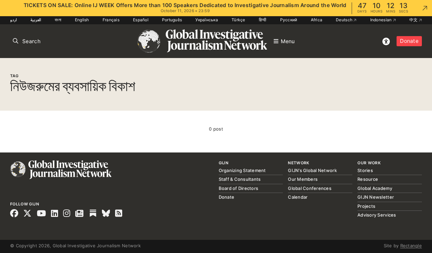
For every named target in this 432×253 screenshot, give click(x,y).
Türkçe (238, 19)
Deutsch (344, 19)
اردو (13, 19)
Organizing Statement (242, 170)
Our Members (303, 179)
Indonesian (381, 19)
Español (140, 19)
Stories (365, 170)
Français (111, 19)
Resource (367, 179)
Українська (206, 19)
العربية (35, 19)
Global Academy (374, 188)
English (82, 19)
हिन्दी (263, 19)
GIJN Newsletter (375, 197)
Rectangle (411, 245)
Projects (366, 206)
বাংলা (58, 19)
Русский (288, 19)
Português (172, 19)
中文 (414, 19)
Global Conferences (309, 188)
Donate (409, 41)
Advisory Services (376, 215)
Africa (317, 19)
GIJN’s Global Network (312, 170)
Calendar (297, 197)
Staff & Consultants (240, 179)
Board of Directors (239, 188)
